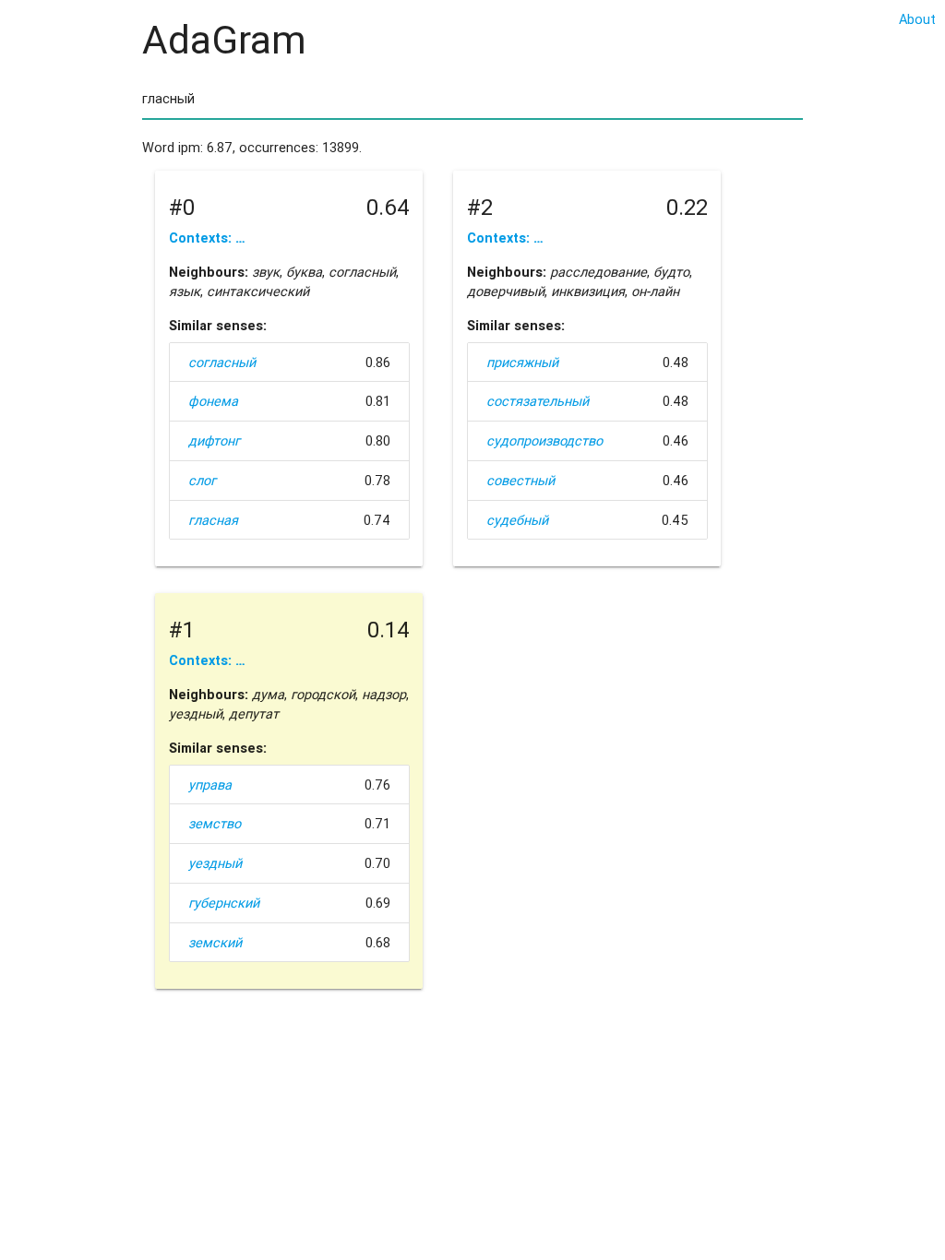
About (917, 19)
